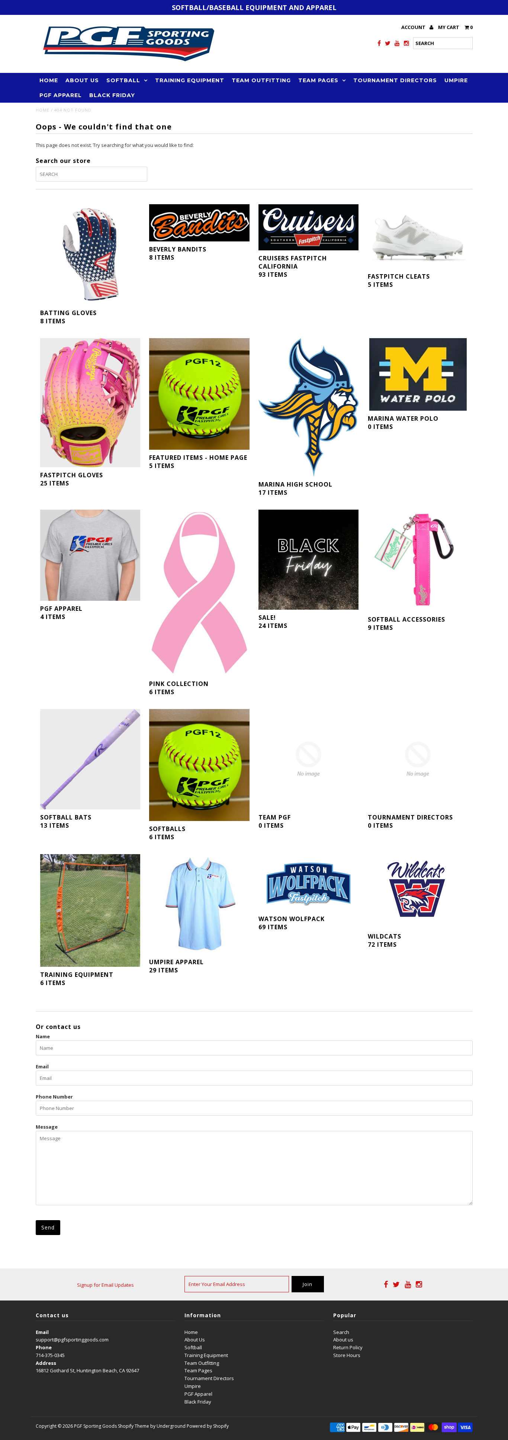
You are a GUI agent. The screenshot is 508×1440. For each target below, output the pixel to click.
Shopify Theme (133, 1426)
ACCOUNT (414, 27)
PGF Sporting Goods (95, 1426)
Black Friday (112, 95)
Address (46, 1363)
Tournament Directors (395, 80)
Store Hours (346, 1355)
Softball (123, 80)
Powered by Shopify (208, 1426)
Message (47, 1126)
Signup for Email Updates (105, 1285)
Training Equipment (189, 80)
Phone (44, 1347)
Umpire (456, 80)
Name (43, 1036)
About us (343, 1339)
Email (42, 1066)
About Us (82, 80)
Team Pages (318, 80)
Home (48, 80)
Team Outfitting (261, 80)
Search (341, 1332)
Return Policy (348, 1347)
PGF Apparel (60, 95)
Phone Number (54, 1096)
